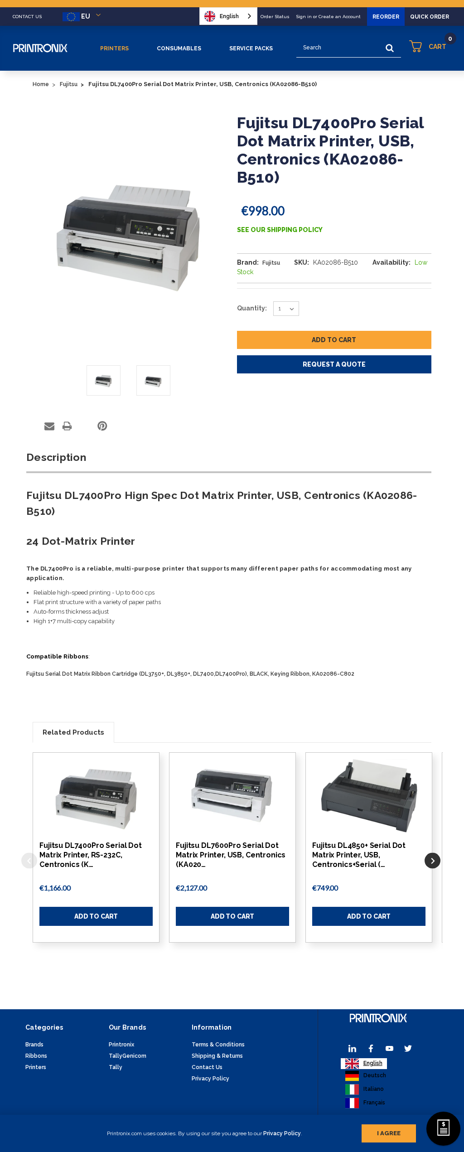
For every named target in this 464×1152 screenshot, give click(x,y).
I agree (389, 1133)
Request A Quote (334, 364)
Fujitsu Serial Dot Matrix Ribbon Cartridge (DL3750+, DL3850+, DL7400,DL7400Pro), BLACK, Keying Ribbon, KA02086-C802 (190, 674)
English (229, 16)
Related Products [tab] (73, 732)
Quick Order (429, 17)
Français (374, 1102)
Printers (114, 48)
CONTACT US (27, 16)
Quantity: (252, 308)
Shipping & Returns (217, 1056)
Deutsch (374, 1075)
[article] (96, 857)
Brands (34, 1044)
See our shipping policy (280, 229)
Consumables (179, 48)
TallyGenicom (127, 1056)
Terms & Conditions (218, 1044)
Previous (29, 861)
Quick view (96, 795)
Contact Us (207, 1067)
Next (432, 861)
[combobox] (228, 16)
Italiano (373, 1089)
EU (86, 16)
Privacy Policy (282, 1133)
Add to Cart (96, 916)
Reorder (385, 17)
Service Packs (251, 48)
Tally (115, 1067)
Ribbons (36, 1056)
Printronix (121, 1044)
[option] (366, 1075)
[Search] (389, 48)
